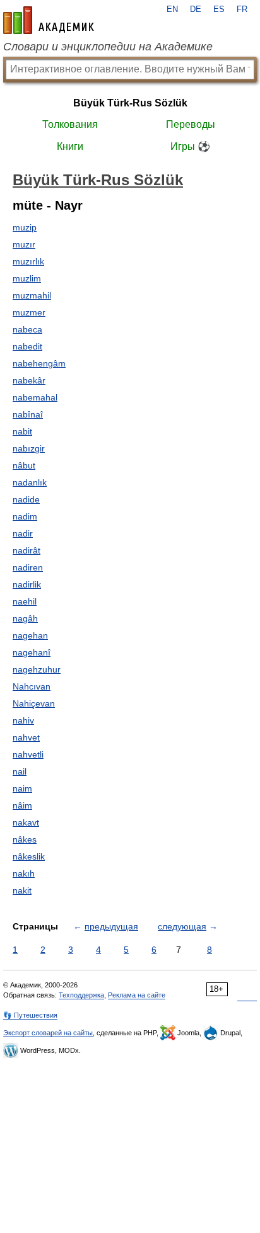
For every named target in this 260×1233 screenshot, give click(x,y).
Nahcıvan (31, 686)
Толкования (70, 124)
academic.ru (48, 20)
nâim (22, 805)
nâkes (25, 839)
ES (219, 9)
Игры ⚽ (190, 146)
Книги (70, 146)
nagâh (25, 618)
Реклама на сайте (136, 995)
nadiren (28, 567)
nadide (26, 499)
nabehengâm (39, 363)
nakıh (24, 873)
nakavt (26, 822)
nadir (23, 533)
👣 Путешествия (30, 1015)
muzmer (29, 312)
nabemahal (35, 397)
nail (20, 771)
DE (195, 9)
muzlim (27, 278)
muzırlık (28, 261)
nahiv (23, 720)
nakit (22, 890)
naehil (25, 601)
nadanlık (30, 482)
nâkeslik (29, 856)
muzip (25, 227)
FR (242, 9)
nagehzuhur (37, 669)
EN (172, 9)
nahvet (26, 737)
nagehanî (31, 652)
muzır (24, 244)
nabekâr (29, 380)
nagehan (30, 635)
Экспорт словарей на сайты (48, 1033)
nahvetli (28, 754)
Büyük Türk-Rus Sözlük (130, 103)
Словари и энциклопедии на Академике (108, 46)
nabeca (27, 329)
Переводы (190, 124)
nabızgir (29, 448)
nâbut (24, 465)
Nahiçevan (34, 703)
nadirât (26, 550)
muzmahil (32, 295)
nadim (25, 516)
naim (22, 788)
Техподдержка (81, 995)
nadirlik (27, 584)
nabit (22, 431)
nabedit (27, 346)
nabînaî (28, 414)
